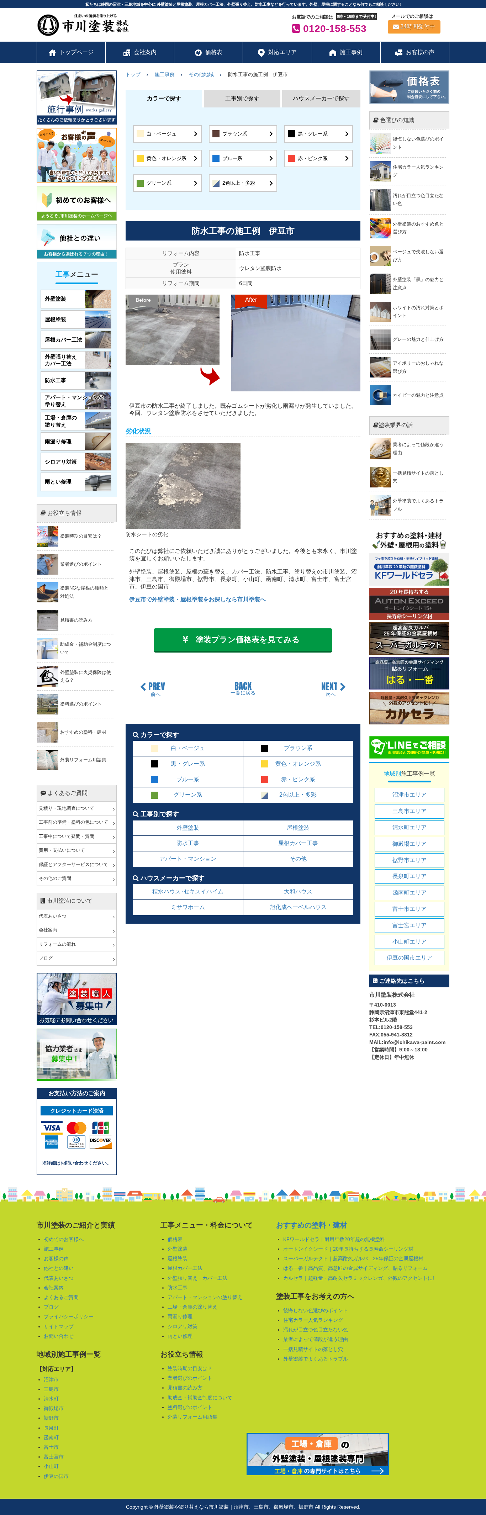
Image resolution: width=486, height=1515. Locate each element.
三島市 (51, 1389)
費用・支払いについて (62, 850)
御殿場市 (54, 1408)
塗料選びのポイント (190, 1407)
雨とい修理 (180, 1336)
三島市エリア (409, 811)
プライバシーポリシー (69, 1316)
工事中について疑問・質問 (66, 836)
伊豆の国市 (56, 1476)
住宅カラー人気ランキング (313, 1320)
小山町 (51, 1466)
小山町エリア (409, 942)
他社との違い (59, 1268)
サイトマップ (59, 1326)
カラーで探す (164, 98)
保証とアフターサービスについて (73, 864)
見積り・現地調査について (66, 808)
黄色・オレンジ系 (166, 158)
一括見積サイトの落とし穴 (313, 1349)
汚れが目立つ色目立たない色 (315, 1329)
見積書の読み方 (185, 1387)
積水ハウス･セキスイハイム (187, 891)
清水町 (51, 1398)
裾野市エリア (409, 860)
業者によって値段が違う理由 (315, 1339)
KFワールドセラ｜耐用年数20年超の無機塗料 (334, 1239)
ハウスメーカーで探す (321, 98)
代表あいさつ (53, 916)
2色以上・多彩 (238, 183)
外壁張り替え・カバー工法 (197, 1278)
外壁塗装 (187, 828)
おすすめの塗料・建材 (311, 1225)
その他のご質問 (55, 878)
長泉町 (51, 1428)
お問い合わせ (59, 1336)
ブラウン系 (234, 134)
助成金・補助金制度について (200, 1397)
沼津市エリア (409, 795)
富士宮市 (54, 1456)
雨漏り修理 (180, 1316)
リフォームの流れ (57, 944)
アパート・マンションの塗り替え (205, 1297)
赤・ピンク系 (313, 158)
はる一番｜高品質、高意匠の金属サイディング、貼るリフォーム (355, 1268)
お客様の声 (56, 1258)
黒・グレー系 (313, 134)
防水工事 (187, 843)
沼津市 (51, 1379)
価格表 (175, 1239)
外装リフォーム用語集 (192, 1417)
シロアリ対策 (182, 1326)
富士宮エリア (409, 925)
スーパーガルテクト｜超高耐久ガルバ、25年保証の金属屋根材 (353, 1258)
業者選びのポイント (190, 1378)
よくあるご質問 (61, 1297)
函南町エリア (409, 893)
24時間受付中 (417, 26)
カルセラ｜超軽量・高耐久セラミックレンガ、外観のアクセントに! (358, 1278)
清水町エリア (409, 827)
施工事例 (54, 1249)
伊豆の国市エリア (409, 958)
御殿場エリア (409, 844)
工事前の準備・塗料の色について (73, 822)
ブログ (46, 958)
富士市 (51, 1447)
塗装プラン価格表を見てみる (248, 639)
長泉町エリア (409, 876)
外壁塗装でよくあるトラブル (315, 1359)
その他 (298, 859)
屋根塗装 (298, 828)
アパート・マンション (187, 859)
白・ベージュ (161, 134)
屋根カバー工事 (298, 843)
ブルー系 (232, 158)
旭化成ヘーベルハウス (298, 907)
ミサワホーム (188, 907)
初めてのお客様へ (64, 1239)
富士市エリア (409, 909)
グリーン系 (159, 183)
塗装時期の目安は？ (190, 1368)
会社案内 (48, 930)
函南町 (51, 1437)
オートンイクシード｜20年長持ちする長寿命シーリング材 (348, 1249)
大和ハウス (298, 891)
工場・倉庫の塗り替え (192, 1307)
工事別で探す (242, 98)
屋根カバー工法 (185, 1268)
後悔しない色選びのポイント (315, 1310)
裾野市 (51, 1418)
